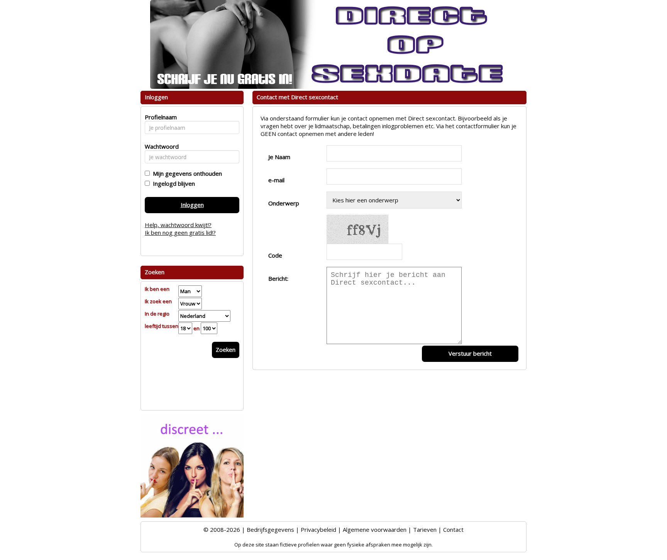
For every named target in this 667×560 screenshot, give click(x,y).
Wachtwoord (159, 146)
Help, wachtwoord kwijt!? (178, 225)
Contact (453, 529)
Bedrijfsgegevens (270, 529)
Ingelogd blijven (172, 183)
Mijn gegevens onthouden (186, 173)
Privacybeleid (318, 529)
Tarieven (425, 529)
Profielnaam (159, 117)
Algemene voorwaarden (374, 529)
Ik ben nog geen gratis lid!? (180, 232)
